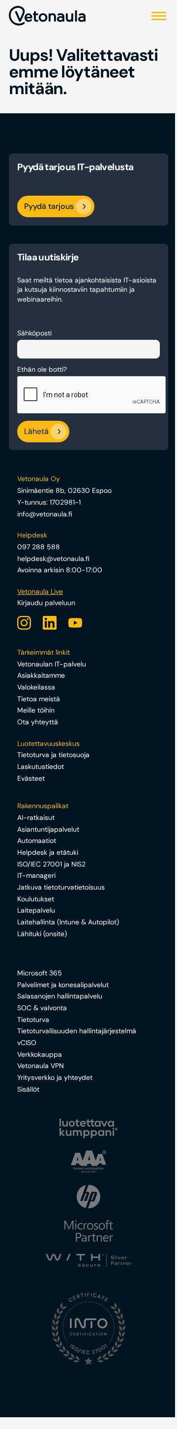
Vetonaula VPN (40, 1065)
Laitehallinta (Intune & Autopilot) (68, 922)
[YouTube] (75, 623)
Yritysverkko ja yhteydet (54, 1077)
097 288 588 (38, 546)
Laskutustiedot (40, 766)
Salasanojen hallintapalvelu (59, 996)
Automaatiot (36, 840)
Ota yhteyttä (37, 721)
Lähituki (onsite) (42, 933)
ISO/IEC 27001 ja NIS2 (51, 864)
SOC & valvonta (42, 1007)
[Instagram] (24, 623)
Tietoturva (33, 1019)
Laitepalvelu (36, 910)
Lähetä (36, 431)
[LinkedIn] (50, 623)
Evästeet (31, 778)
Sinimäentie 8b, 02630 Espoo (64, 490)
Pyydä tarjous (49, 206)
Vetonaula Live (40, 591)
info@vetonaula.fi (44, 514)
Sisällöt (28, 1089)
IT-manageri (36, 875)
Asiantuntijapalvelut (48, 829)
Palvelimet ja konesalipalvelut (63, 984)
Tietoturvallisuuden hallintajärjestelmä (76, 1030)
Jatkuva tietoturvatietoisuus (61, 887)
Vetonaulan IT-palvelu (51, 664)
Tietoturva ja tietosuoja (53, 754)
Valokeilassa (36, 687)
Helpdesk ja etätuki (47, 852)
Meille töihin (36, 710)
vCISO (26, 1042)
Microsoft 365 (39, 973)
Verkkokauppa (39, 1054)
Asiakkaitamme (41, 675)
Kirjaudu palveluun (46, 602)
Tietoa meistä (38, 698)
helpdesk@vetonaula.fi (53, 558)
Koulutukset (35, 898)
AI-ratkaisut (36, 817)
